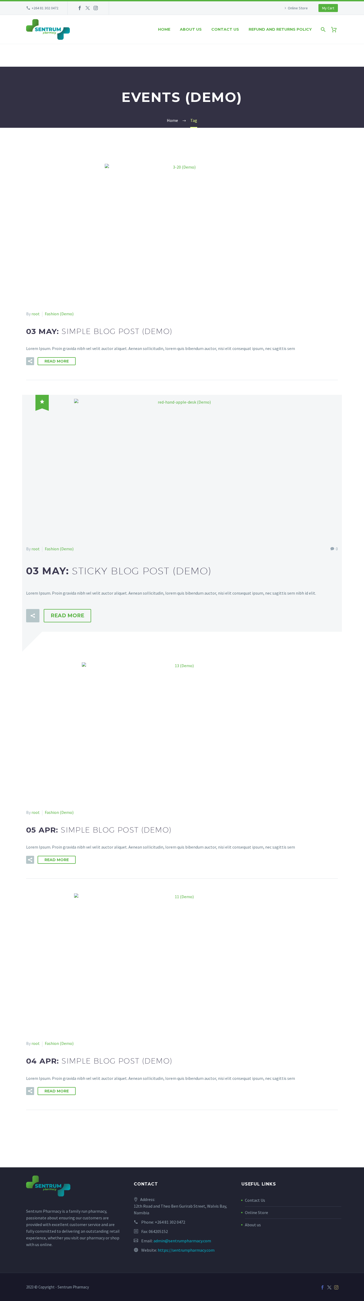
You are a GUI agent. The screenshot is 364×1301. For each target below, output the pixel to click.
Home (164, 29)
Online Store (298, 8)
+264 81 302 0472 (45, 8)
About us (191, 29)
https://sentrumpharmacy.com (186, 1250)
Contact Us (255, 1200)
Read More (57, 361)
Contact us (225, 29)
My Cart (328, 8)
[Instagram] (96, 8)
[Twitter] (88, 8)
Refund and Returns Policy (280, 29)
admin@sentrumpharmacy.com (182, 1240)
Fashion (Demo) (59, 313)
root (35, 313)
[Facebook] (80, 8)
